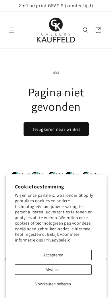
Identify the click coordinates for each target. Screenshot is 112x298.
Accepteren (53, 255)
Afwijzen (53, 269)
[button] (11, 30)
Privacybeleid (57, 240)
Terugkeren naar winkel (56, 129)
